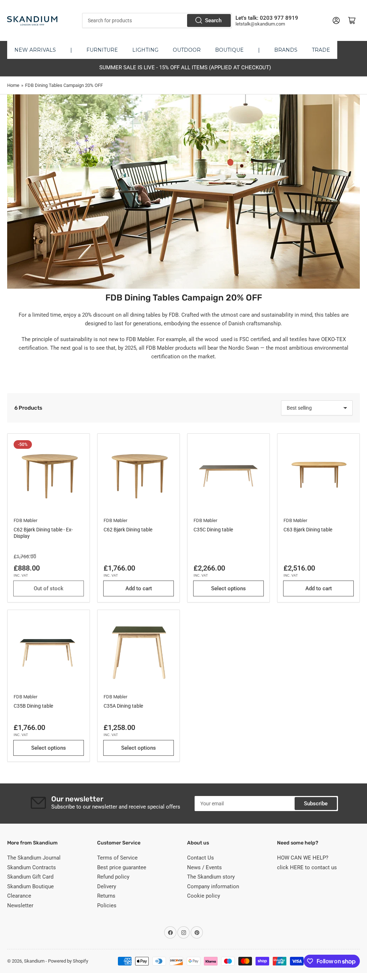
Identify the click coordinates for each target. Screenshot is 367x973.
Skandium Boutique (30, 886)
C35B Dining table (33, 706)
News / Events (204, 867)
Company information (213, 886)
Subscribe (316, 803)
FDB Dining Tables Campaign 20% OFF (64, 85)
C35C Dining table (213, 529)
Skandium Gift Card (30, 877)
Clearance (19, 896)
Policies (106, 905)
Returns (106, 896)
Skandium (34, 961)
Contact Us (200, 858)
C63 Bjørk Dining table (307, 529)
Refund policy (113, 877)
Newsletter (20, 905)
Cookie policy (203, 896)
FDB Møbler (25, 520)
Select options (228, 588)
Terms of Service (117, 858)
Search (213, 20)
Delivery (106, 886)
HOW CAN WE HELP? (302, 858)
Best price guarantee (121, 867)
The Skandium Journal (34, 858)
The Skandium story (211, 877)
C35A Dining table (123, 706)
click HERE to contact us (307, 867)
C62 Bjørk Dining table (128, 529)
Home (13, 85)
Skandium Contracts (31, 867)
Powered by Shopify (68, 961)
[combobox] (157, 20)
